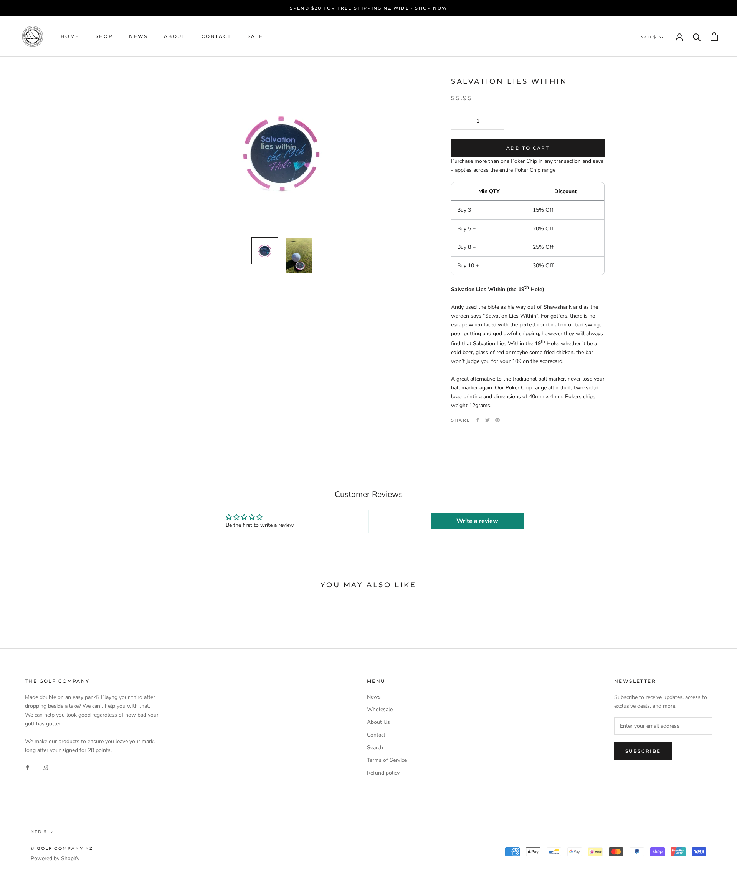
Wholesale (380, 709)
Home (70, 37)
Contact (216, 37)
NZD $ (648, 37)
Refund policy (383, 772)
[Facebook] (477, 420)
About (174, 37)
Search (375, 747)
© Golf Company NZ (62, 848)
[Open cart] (714, 36)
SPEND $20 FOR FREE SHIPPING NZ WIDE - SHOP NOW (368, 8)
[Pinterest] (497, 420)
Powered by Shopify (55, 858)
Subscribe (643, 751)
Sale (255, 37)
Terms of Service (387, 760)
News (138, 37)
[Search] (697, 37)
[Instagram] (45, 766)
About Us (378, 722)
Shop (104, 37)
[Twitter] (487, 420)
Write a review (477, 521)
